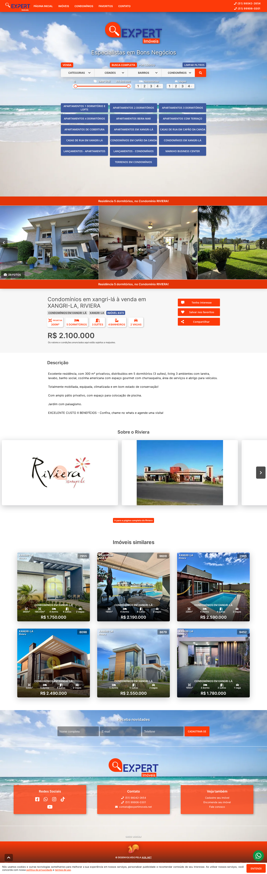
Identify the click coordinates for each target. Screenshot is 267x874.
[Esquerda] (3, 242)
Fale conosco (217, 806)
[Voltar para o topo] (9, 857)
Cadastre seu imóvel (217, 797)
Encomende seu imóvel (217, 802)
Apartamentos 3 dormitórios (182, 107)
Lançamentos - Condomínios (134, 151)
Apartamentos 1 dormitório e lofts (84, 107)
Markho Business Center (182, 151)
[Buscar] (200, 73)
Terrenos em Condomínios (133, 162)
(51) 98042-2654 (249, 3)
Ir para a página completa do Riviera (133, 520)
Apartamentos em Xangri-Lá (133, 129)
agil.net (147, 857)
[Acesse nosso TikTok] (63, 799)
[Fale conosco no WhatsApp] (46, 799)
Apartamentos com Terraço (182, 118)
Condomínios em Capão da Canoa (133, 140)
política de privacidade (39, 869)
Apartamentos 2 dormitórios (133, 107)
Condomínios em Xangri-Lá (182, 140)
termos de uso (63, 869)
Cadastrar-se (197, 731)
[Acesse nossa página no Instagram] (54, 799)
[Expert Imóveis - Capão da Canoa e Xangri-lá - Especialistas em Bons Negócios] (133, 33)
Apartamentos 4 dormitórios (84, 118)
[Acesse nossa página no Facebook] (37, 799)
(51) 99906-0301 (249, 8)
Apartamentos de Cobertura (84, 129)
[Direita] (263, 242)
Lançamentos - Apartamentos (84, 151)
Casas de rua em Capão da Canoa (182, 129)
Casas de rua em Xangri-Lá (84, 140)
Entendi (256, 868)
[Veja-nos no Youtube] (49, 806)
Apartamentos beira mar (133, 118)
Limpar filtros (194, 65)
